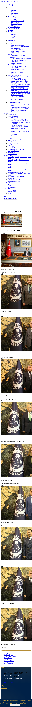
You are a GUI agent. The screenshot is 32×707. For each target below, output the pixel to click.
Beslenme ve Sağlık (16, 19)
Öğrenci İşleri (11, 146)
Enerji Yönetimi (12, 187)
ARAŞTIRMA (8, 155)
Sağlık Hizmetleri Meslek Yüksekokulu (18, 70)
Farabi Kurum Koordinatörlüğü (19, 87)
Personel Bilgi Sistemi (10, 664)
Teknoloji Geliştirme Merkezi (15, 172)
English (11, 198)
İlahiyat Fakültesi (15, 48)
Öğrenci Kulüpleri (12, 148)
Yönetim (10, 7)
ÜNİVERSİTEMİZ (9, 4)
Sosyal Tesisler (15, 22)
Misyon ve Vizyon (12, 31)
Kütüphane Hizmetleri (13, 151)
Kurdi (15, 198)
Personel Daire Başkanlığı (18, 125)
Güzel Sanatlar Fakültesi (17, 45)
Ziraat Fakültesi (15, 52)
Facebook (3, 682)
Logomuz (10, 30)
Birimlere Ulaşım (12, 154)
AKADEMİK (8, 42)
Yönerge (13, 36)
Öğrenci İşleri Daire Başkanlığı (19, 126)
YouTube (10, 682)
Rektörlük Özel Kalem (17, 15)
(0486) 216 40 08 (14, 675)
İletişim (9, 193)
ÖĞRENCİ (7, 137)
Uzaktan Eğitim (8, 655)
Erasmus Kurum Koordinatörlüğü (20, 86)
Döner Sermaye (12, 135)
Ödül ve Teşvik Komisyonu (18, 110)
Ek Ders (6, 662)
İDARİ (6, 113)
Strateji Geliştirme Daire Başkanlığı (20, 131)
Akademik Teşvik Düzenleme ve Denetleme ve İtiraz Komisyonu (20, 107)
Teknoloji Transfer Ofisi (14, 181)
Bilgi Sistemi (11, 145)
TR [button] (5, 196)
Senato (13, 12)
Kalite (9, 185)
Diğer (12, 37)
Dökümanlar (11, 33)
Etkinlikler (14, 25)
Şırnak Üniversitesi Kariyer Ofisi (16, 139)
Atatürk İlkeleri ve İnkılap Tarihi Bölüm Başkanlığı (19, 77)
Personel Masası (12, 191)
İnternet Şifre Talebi (13, 152)
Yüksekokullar (11, 57)
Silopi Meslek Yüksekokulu (18, 72)
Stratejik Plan (11, 40)
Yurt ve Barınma (15, 18)
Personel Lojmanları (16, 24)
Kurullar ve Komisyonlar (14, 102)
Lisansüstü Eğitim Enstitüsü (18, 55)
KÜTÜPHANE (8, 182)
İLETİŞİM (7, 188)
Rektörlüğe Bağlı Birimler (15, 75)
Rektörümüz (14, 8)
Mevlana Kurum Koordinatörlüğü (20, 89)
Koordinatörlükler (12, 90)
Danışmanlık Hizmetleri (17, 21)
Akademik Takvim (13, 143)
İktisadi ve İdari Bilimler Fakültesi (20, 46)
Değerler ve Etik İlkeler (14, 27)
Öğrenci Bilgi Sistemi (10, 656)
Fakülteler (10, 43)
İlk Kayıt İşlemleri (12, 140)
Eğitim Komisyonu (16, 111)
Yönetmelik (14, 34)
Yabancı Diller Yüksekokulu (18, 63)
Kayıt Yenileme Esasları (14, 142)
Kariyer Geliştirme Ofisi (14, 179)
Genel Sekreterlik (12, 114)
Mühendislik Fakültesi (17, 49)
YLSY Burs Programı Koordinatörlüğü (17, 100)
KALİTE (6, 184)
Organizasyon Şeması (13, 28)
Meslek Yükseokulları (13, 64)
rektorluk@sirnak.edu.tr (15, 678)
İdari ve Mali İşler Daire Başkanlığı (20, 120)
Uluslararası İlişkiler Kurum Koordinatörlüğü (18, 97)
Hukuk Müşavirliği (13, 116)
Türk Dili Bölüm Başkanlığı (18, 80)
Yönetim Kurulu (15, 13)
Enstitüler (10, 54)
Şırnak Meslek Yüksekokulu (18, 73)
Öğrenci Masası (12, 190)
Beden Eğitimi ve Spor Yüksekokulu (21, 58)
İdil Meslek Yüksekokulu (17, 67)
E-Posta (6, 659)
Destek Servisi (8, 658)
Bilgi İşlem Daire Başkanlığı (18, 119)
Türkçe (6, 198)
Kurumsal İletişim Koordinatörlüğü (20, 92)
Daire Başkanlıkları (13, 117)
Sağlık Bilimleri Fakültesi (18, 51)
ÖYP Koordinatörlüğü (17, 95)
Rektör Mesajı (11, 5)
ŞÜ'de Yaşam (11, 16)
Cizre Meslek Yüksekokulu (18, 66)
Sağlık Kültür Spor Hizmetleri (16, 149)
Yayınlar (13, 39)
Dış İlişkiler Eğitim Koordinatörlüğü (17, 83)
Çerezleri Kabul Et (14, 705)
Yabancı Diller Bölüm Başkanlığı (20, 81)
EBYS (6, 653)
